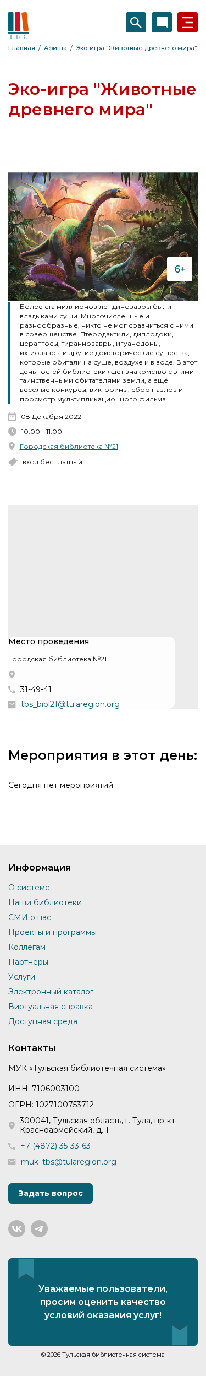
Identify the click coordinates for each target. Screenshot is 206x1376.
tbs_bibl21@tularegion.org (70, 704)
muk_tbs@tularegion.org (68, 1162)
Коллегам (27, 947)
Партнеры (28, 962)
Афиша (55, 48)
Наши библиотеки (45, 902)
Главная (21, 48)
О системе (29, 888)
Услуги (21, 977)
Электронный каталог (50, 992)
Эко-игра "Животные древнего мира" (136, 48)
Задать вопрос (50, 1193)
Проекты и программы (52, 932)
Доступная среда (42, 1021)
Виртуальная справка (50, 1006)
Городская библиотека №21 (69, 446)
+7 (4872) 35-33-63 (55, 1146)
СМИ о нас (29, 917)
